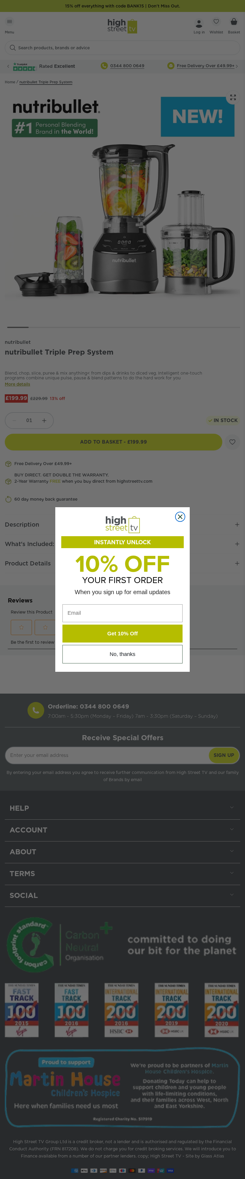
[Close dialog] (180, 517)
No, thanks (122, 654)
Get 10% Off (122, 634)
